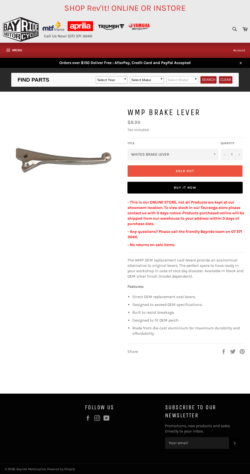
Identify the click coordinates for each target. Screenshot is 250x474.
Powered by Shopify (61, 469)
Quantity (227, 143)
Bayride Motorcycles (31, 469)
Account (239, 50)
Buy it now (185, 187)
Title (131, 143)
